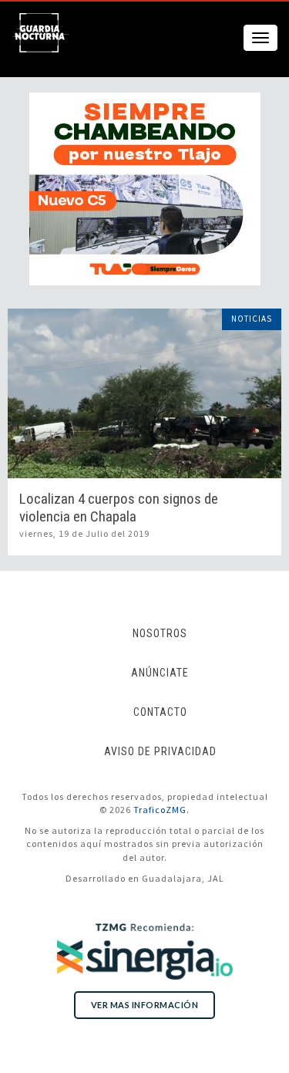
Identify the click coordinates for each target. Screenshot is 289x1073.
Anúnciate (160, 672)
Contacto (160, 712)
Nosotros (160, 633)
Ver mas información (145, 1005)
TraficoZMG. (161, 809)
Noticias (251, 318)
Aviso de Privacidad (160, 751)
